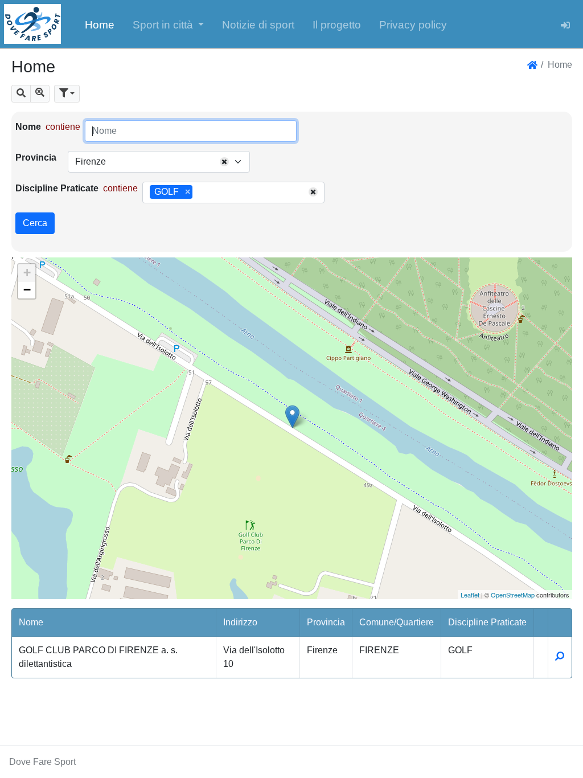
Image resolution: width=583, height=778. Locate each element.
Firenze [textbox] (90, 161)
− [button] (27, 289)
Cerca (35, 223)
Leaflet (470, 594)
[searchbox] (199, 192)
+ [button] (27, 272)
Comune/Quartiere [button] (396, 622)
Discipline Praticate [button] (487, 622)
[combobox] (159, 162)
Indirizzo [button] (240, 622)
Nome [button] (31, 622)
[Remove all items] (224, 161)
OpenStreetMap (513, 594)
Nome (28, 127)
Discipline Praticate (56, 188)
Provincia (35, 157)
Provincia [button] (326, 622)
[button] (169, 24)
